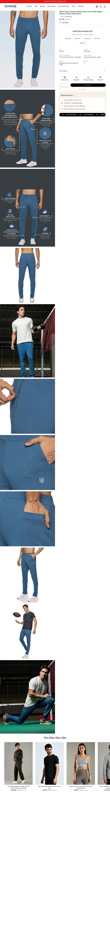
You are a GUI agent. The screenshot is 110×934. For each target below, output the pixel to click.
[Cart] (105, 6)
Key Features (63, 71)
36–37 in (82, 43)
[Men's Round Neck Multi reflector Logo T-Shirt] (49, 763)
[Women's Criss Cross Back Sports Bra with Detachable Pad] (81, 763)
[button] (29, 6)
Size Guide (65, 22)
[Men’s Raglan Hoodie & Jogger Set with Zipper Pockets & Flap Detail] (18, 763)
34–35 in (97, 38)
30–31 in (77, 38)
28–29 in (68, 38)
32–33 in (87, 38)
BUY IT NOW (82, 89)
